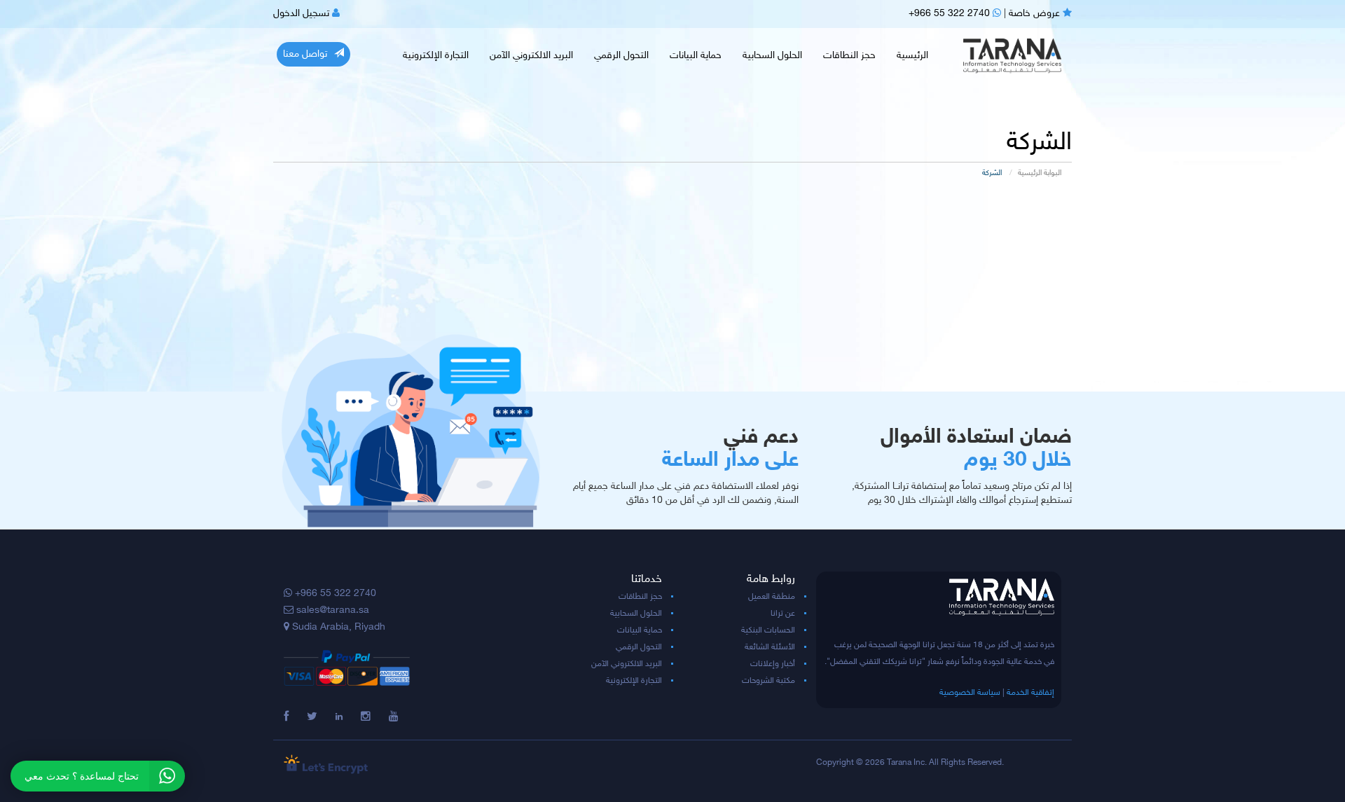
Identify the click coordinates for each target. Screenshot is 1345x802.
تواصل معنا (305, 54)
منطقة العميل (771, 597)
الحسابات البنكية (768, 630)
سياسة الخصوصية (969, 693)
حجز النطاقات (849, 56)
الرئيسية (912, 56)
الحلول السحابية (772, 56)
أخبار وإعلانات (772, 664)
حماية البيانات (696, 56)
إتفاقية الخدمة (1030, 693)
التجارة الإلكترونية (436, 56)
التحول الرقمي (621, 56)
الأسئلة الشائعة (770, 647)
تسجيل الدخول (302, 14)
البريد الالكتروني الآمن (531, 56)
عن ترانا (783, 613)
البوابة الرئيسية (1039, 173)
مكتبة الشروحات (768, 681)
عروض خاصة (1036, 14)
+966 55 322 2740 (951, 14)
